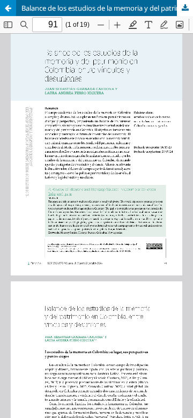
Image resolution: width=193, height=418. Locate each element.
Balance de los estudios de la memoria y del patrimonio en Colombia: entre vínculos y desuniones (107, 8)
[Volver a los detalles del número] (8, 8)
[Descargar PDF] (185, 8)
